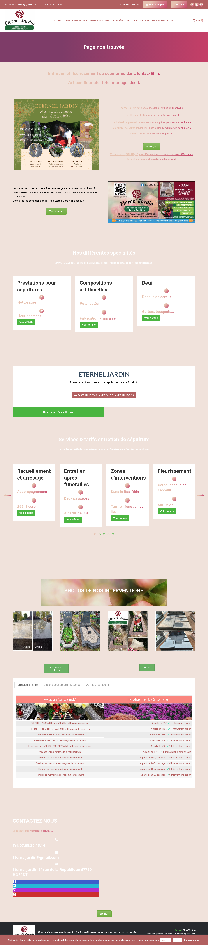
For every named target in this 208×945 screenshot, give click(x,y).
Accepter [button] (165, 940)
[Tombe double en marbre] (175, 631)
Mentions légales (182, 933)
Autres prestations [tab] (97, 684)
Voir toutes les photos (56, 668)
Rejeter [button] (177, 940)
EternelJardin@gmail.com (23, 4)
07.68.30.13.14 (54, 4)
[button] (8, 495)
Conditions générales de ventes (159, 933)
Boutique (104, 914)
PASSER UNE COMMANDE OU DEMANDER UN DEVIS (106, 395)
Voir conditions (56, 211)
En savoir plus (191, 940)
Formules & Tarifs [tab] (27, 684)
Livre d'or (147, 667)
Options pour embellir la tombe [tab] (62, 684)
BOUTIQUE (151, 146)
